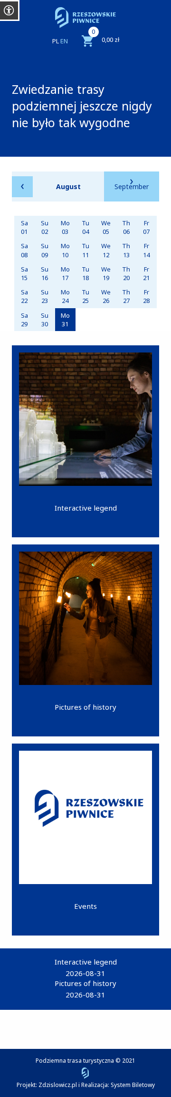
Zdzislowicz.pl (57, 1085)
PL (55, 41)
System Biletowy (133, 1085)
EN (64, 41)
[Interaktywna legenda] (85, 441)
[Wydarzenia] (85, 840)
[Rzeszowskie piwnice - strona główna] (85, 17)
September (131, 186)
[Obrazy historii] (85, 640)
